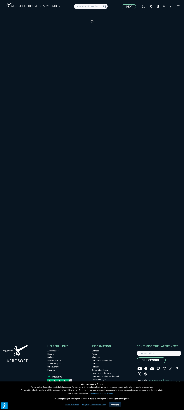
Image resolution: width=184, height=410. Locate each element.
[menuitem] (91, 6)
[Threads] (177, 368)
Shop (129, 6)
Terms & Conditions (100, 370)
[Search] (105, 6)
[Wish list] (157, 6)
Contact (95, 351)
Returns (50, 354)
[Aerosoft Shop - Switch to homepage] (31, 5)
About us (96, 357)
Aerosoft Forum (54, 360)
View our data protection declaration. (101, 393)
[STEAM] (145, 374)
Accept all (115, 405)
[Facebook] (145, 368)
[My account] (164, 6)
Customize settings (72, 405)
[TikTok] (170, 368)
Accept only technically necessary (94, 405)
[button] (4, 405)
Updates (50, 357)
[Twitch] (158, 368)
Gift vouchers (53, 367)
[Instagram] (164, 368)
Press (94, 354)
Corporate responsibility (102, 360)
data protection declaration (160, 380)
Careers (95, 363)
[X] (139, 374)
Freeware (51, 370)
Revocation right (99, 380)
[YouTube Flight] (140, 368)
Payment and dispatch (101, 373)
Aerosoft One (52, 351)
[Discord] (152, 368)
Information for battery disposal (105, 376)
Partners (95, 367)
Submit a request (54, 363)
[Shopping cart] (171, 6)
